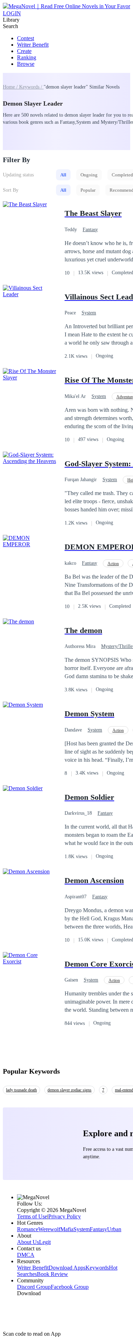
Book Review (52, 1274)
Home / (11, 87)
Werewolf (49, 1229)
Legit (45, 1242)
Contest (25, 38)
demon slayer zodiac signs (70, 1090)
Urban (114, 1229)
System (89, 312)
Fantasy (90, 229)
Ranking (26, 57)
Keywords (97, 1268)
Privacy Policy (64, 1216)
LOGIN (12, 13)
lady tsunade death (21, 1090)
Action (113, 563)
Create (24, 51)
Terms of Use (32, 1216)
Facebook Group (70, 1287)
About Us (28, 1242)
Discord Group (34, 1287)
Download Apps (67, 1268)
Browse (25, 64)
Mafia (66, 1229)
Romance (27, 1229)
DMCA (25, 1255)
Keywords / (31, 87)
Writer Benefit (33, 45)
